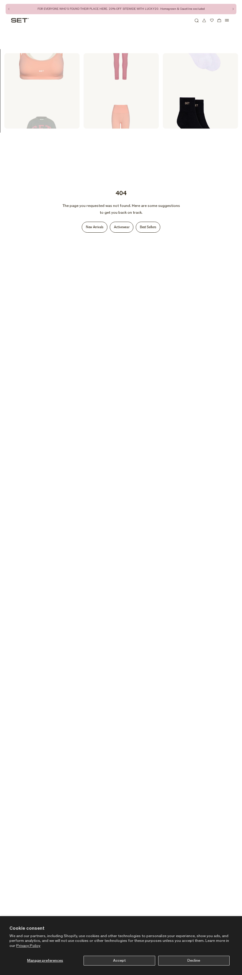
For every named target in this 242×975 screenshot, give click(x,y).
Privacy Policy (28, 945)
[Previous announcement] (9, 9)
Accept (119, 960)
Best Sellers (148, 227)
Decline (193, 960)
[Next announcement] (233, 9)
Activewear (122, 227)
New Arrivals (94, 227)
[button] (197, 20)
